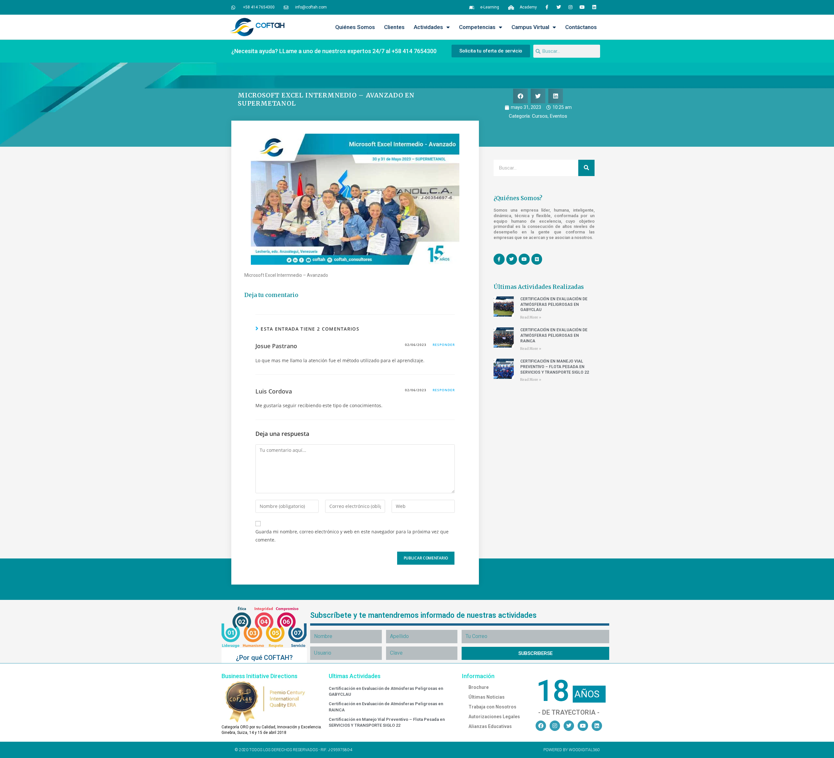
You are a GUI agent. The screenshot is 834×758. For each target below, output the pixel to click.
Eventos (558, 116)
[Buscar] (586, 168)
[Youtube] (582, 7)
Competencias (477, 27)
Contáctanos (581, 27)
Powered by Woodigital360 (571, 750)
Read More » (530, 317)
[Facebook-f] (547, 7)
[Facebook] (541, 726)
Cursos (540, 116)
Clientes (394, 27)
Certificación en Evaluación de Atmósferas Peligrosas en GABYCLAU (553, 304)
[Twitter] (558, 7)
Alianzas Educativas (490, 726)
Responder (444, 344)
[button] (520, 96)
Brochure (478, 687)
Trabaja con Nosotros (492, 706)
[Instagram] (570, 7)
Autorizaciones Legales (494, 716)
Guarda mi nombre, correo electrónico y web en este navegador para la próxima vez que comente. (352, 535)
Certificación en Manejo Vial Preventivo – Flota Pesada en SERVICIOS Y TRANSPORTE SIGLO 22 (554, 367)
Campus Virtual (530, 27)
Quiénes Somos (355, 27)
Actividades (428, 27)
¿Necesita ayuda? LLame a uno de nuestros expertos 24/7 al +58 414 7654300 (334, 51)
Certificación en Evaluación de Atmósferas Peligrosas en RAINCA (553, 335)
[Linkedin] (594, 7)
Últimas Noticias (486, 697)
